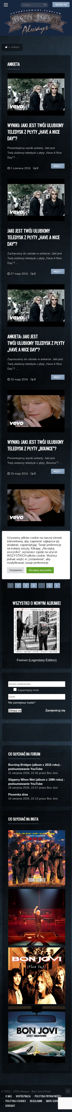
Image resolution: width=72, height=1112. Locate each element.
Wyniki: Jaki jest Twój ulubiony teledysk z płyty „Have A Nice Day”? (35, 131)
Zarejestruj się (55, 710)
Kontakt (10, 1105)
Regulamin (36, 1101)
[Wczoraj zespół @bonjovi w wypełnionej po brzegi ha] (36, 917)
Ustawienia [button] (15, 570)
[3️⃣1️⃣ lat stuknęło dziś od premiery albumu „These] (36, 975)
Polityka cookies (15, 1101)
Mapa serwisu (54, 1101)
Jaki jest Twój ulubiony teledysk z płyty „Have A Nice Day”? (33, 237)
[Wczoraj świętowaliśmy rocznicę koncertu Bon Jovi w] (36, 1034)
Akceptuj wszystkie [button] (40, 570)
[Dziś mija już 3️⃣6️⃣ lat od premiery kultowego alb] (36, 858)
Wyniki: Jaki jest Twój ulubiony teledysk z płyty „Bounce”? (35, 445)
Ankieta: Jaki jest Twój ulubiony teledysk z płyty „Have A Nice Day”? (35, 343)
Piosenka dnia (18, 794)
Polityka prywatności (48, 1096)
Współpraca (23, 1096)
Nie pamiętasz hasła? (21, 702)
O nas (8, 1096)
